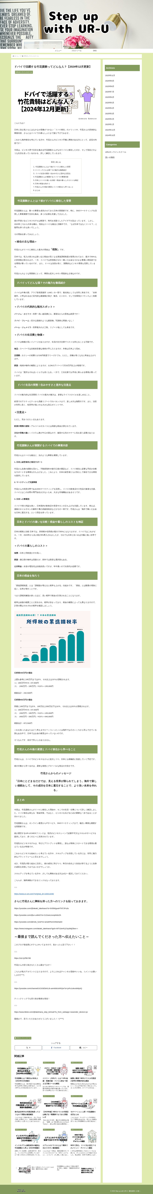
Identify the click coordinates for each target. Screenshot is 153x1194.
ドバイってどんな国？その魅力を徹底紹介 (51, 170)
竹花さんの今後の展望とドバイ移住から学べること (54, 187)
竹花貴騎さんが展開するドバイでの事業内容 (51, 177)
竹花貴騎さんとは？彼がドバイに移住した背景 (52, 167)
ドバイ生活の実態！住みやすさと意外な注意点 (52, 173)
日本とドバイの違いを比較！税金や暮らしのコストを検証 (56, 180)
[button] (83, 1047)
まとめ (37, 190)
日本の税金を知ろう (42, 183)
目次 (53, 162)
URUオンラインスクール (24, 1038)
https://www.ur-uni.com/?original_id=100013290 (34, 894)
